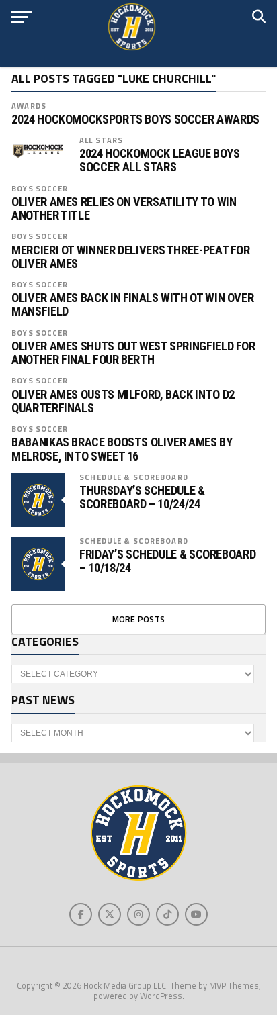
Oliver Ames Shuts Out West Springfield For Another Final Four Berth (133, 353)
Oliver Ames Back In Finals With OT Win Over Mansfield (132, 304)
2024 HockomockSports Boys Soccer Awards (135, 119)
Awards (28, 105)
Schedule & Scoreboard (133, 477)
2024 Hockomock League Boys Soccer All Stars (159, 160)
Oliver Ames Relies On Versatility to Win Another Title (123, 208)
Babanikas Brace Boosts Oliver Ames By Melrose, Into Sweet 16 (121, 449)
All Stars (101, 140)
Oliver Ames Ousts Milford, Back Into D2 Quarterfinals (123, 401)
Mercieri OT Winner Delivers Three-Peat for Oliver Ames (130, 257)
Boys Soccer (39, 188)
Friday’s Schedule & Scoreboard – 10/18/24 (167, 561)
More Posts (138, 619)
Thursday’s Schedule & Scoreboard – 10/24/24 (141, 497)
